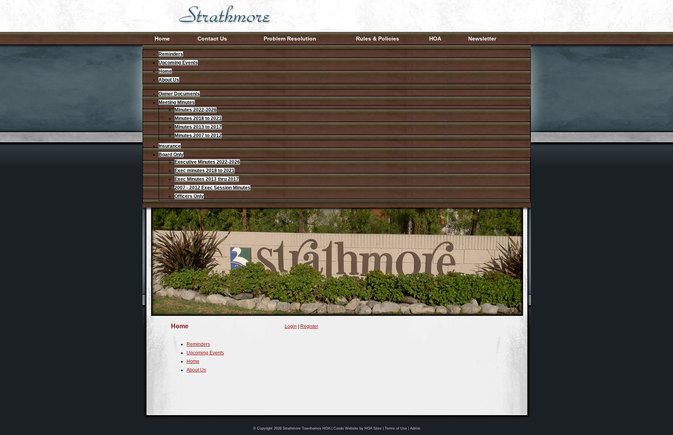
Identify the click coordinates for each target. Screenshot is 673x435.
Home (162, 38)
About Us (169, 80)
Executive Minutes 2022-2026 (207, 162)
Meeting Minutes (177, 102)
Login (291, 326)
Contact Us (212, 38)
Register (309, 326)
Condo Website (345, 428)
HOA (435, 38)
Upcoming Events (178, 62)
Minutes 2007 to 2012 (198, 135)
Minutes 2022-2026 (195, 110)
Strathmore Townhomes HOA (306, 428)
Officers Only (189, 196)
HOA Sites (373, 428)
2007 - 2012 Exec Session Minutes (212, 187)
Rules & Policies (377, 38)
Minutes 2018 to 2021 (198, 118)
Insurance (170, 146)
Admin (415, 428)
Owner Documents (179, 94)
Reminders (171, 54)
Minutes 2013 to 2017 (198, 127)
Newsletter (482, 38)
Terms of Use (396, 428)
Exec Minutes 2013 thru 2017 (206, 179)
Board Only (171, 154)
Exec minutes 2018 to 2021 (204, 170)
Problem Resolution (290, 38)
